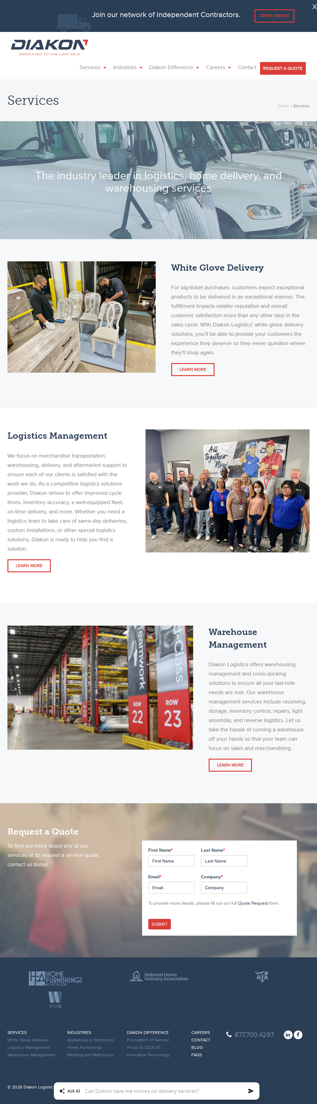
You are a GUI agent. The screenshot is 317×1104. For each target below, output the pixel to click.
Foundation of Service (148, 1040)
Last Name (213, 850)
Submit (159, 924)
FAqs (196, 1055)
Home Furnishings (84, 1047)
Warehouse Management (31, 1055)
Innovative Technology (148, 1055)
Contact (201, 1040)
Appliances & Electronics (91, 1040)
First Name (160, 850)
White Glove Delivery (27, 1040)
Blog (197, 1047)
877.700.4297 (254, 1035)
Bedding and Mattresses (90, 1055)
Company (212, 876)
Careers (200, 1033)
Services (17, 1033)
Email (154, 876)
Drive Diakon (274, 16)
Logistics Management (28, 1047)
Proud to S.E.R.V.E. (144, 1047)
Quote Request (253, 903)
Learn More (193, 369)
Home (283, 106)
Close (314, 5)
